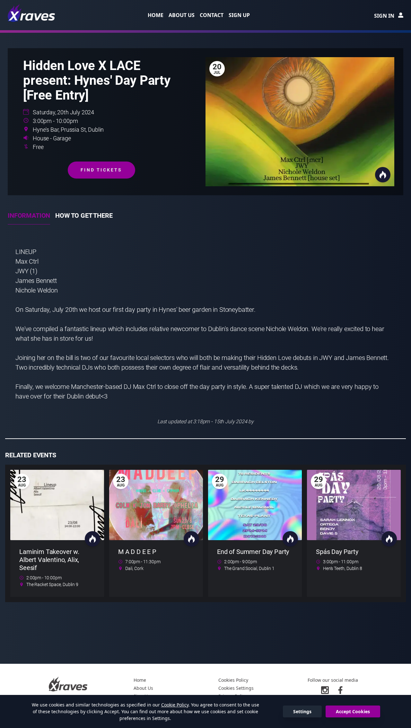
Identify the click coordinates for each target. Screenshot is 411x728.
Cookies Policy (233, 680)
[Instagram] (325, 690)
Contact (211, 15)
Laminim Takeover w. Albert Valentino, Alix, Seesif (49, 560)
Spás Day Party (337, 552)
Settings (302, 711)
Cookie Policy (174, 705)
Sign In (384, 15)
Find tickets (101, 169)
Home (155, 15)
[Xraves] (32, 13)
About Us (182, 15)
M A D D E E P (137, 552)
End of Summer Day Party (253, 552)
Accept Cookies (353, 711)
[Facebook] (340, 690)
